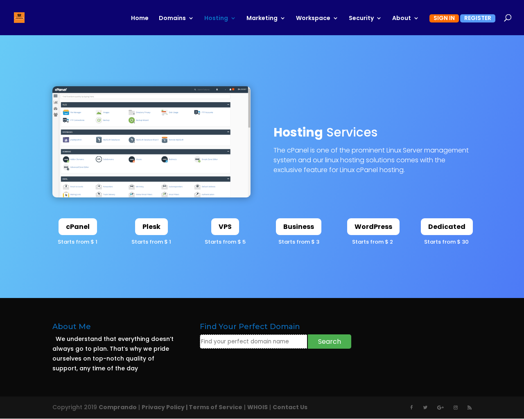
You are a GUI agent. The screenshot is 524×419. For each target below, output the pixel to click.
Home (140, 18)
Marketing (262, 18)
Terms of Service (215, 407)
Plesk (151, 226)
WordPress (373, 226)
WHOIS (257, 407)
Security (361, 18)
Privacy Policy (163, 407)
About (401, 18)
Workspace (313, 18)
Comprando (118, 407)
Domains (172, 18)
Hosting (216, 18)
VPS (225, 226)
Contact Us (290, 407)
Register (477, 18)
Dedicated (446, 226)
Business (298, 226)
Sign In (444, 18)
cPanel (78, 226)
